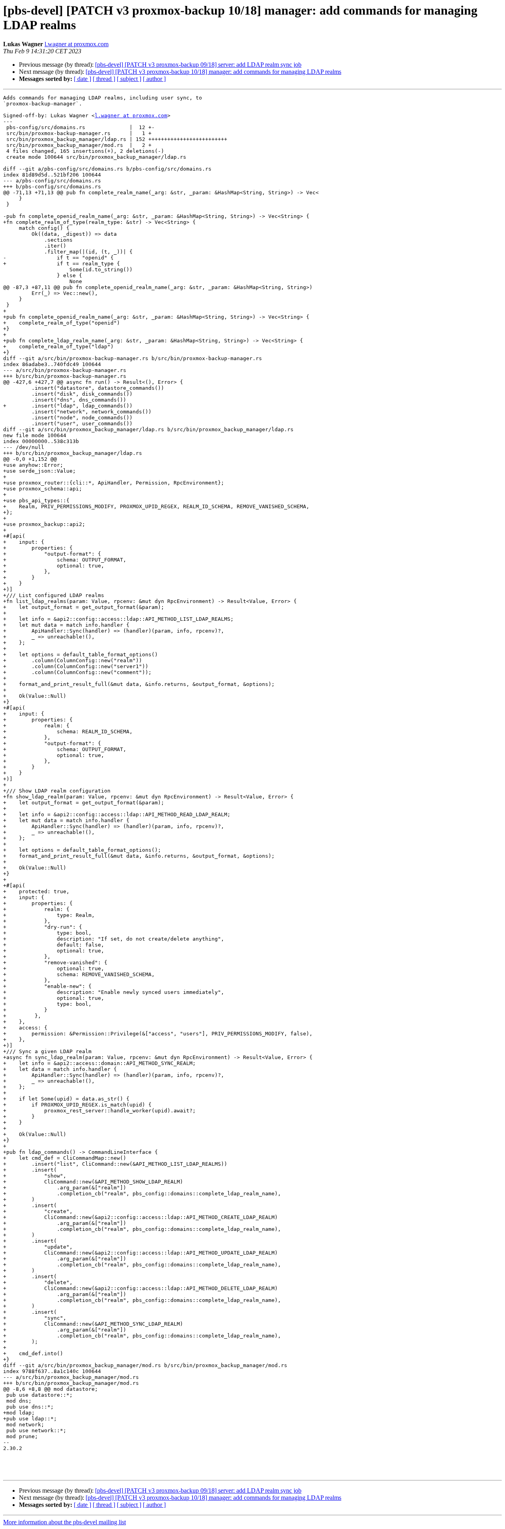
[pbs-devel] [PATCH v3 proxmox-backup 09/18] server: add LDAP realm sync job (198, 64)
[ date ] (82, 78)
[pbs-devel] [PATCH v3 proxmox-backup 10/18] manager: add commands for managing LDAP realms (213, 71)
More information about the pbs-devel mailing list (64, 1522)
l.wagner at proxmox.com (76, 44)
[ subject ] (129, 78)
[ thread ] (104, 78)
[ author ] (154, 78)
